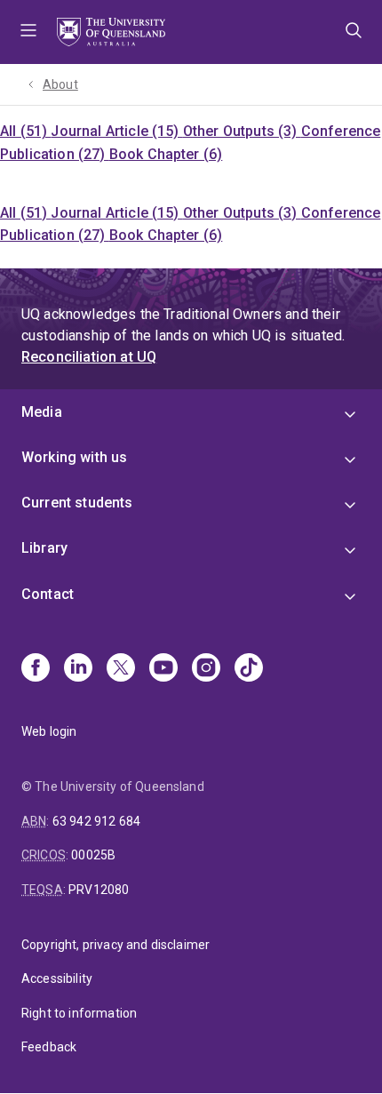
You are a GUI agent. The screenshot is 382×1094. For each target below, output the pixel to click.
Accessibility (56, 978)
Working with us (74, 457)
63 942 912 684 (96, 821)
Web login (48, 731)
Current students (77, 502)
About (60, 84)
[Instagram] (206, 669)
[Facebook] (35, 669)
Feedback (48, 1047)
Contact (47, 594)
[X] (121, 669)
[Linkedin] (78, 669)
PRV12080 (98, 889)
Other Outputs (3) (242, 131)
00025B (93, 855)
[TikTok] (249, 669)
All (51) (25, 131)
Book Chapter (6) (166, 154)
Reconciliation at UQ (88, 356)
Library (44, 547)
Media (41, 411)
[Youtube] (163, 669)
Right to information (79, 1013)
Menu (28, 32)
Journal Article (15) (116, 131)
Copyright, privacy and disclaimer (115, 945)
